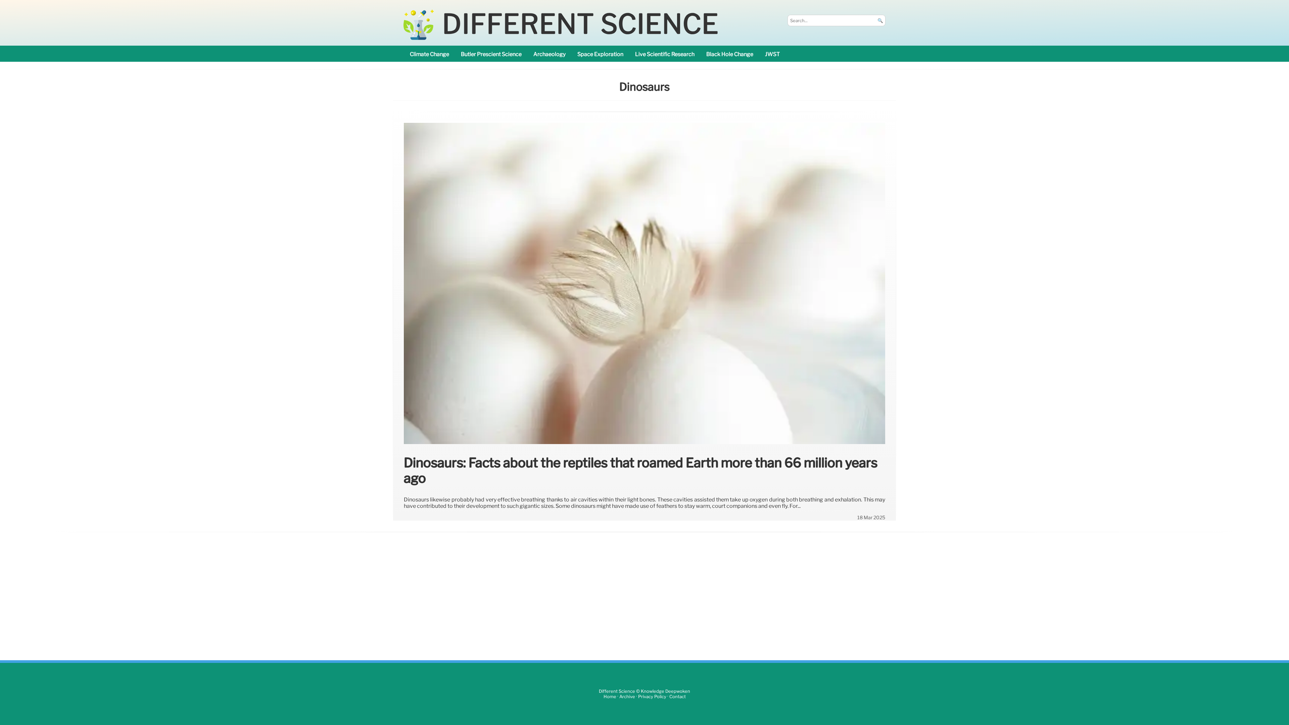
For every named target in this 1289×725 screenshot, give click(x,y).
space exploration (600, 54)
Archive (627, 696)
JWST (772, 54)
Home (610, 696)
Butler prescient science (491, 54)
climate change (429, 54)
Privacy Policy (652, 696)
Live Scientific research (665, 54)
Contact (677, 696)
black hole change (729, 54)
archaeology (549, 54)
